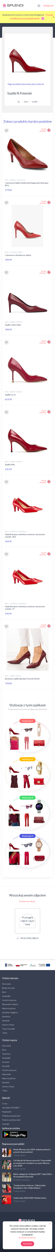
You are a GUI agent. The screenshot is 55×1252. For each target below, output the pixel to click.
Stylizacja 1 (27, 720)
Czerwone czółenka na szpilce (18, 255)
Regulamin (6, 1111)
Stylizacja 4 (27, 835)
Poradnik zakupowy (21, 1180)
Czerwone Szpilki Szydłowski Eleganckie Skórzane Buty (26, 184)
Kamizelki (6, 996)
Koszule (5, 1062)
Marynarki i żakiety (10, 1004)
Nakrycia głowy (9, 1008)
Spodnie (5, 1082)
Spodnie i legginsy (10, 1012)
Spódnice (6, 1016)
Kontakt (5, 1124)
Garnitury (6, 1054)
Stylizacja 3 (27, 797)
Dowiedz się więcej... (27, 901)
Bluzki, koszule (8, 988)
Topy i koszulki (8, 1029)
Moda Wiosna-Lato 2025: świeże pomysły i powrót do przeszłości (32, 1150)
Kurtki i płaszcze (9, 1000)
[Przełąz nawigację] (38, 5)
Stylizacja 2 (27, 759)
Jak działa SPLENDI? (11, 1107)
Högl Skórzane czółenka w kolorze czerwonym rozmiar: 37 (25, 607)
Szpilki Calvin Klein (13, 325)
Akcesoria (6, 984)
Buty (26, 102)
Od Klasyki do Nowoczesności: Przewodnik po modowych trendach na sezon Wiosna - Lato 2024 (32, 1163)
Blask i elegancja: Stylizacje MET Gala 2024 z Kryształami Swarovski (32, 1175)
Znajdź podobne (43, 130)
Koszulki (5, 1066)
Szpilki (34, 102)
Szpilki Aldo (10, 464)
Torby (4, 1033)
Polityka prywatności (11, 1116)
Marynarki (6, 1074)
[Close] (53, 17)
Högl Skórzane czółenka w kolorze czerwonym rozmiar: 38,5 (25, 535)
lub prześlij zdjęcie (29, 938)
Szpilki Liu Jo (10, 394)
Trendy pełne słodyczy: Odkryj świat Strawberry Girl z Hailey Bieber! (29, 1186)
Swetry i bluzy (8, 1024)
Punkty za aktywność (11, 1120)
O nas (4, 1103)
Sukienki (5, 1020)
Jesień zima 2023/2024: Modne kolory (29, 1198)
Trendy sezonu (19, 1155)
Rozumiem (27, 1244)
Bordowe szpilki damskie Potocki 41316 (22, 678)
